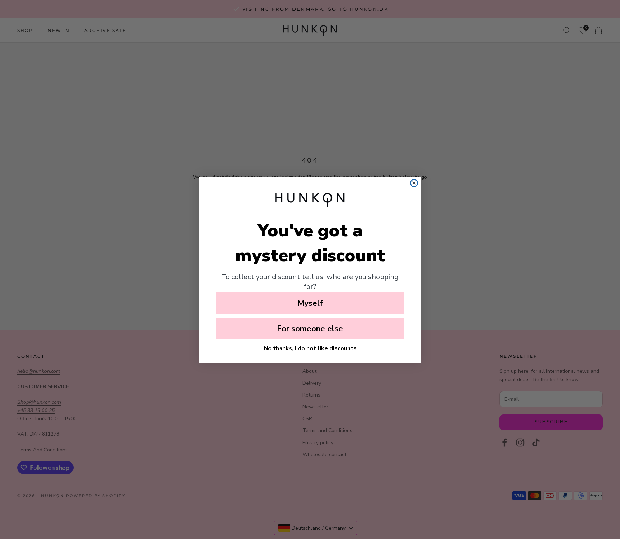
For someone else (310, 328)
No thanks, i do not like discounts (310, 348)
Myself (310, 303)
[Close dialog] (414, 183)
